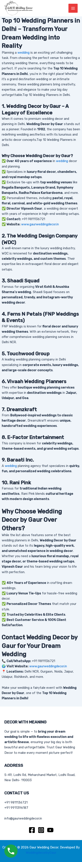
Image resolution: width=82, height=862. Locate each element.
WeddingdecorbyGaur (41, 853)
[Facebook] (32, 830)
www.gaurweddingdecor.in (40, 224)
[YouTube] (50, 830)
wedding (23, 53)
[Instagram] (41, 830)
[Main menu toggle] (73, 8)
